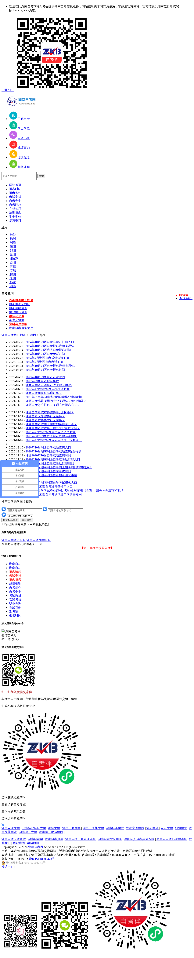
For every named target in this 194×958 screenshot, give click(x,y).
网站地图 (19, 843)
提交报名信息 (10, 520)
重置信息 (26, 520)
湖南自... (14, 563)
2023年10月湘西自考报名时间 (45, 369)
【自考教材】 (185, 298)
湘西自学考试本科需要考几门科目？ (50, 412)
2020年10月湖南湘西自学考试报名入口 (51, 482)
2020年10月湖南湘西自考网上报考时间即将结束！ (59, 467)
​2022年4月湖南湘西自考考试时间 (48, 389)
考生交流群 (16, 320)
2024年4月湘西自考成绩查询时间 (48, 357)
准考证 (13, 611)
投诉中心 (8, 866)
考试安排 (15, 196)
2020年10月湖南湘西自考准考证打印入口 (53, 459)
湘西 (32, 335)
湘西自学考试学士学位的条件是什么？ (51, 424)
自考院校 (15, 204)
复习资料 (15, 220)
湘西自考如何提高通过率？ (44, 393)
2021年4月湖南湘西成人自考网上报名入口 (54, 440)
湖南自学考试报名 (14, 540)
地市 (23, 335)
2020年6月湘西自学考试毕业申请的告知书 (54, 494)
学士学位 (15, 216)
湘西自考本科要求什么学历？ (45, 420)
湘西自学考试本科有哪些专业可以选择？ (53, 428)
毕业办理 (15, 603)
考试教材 (15, 595)
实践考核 (15, 599)
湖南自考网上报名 (21, 300)
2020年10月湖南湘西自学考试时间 (48, 471)
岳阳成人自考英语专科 (139, 839)
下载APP (8, 90)
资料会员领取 (18, 324)
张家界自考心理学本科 (171, 839)
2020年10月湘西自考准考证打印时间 (50, 463)
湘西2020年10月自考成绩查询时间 (48, 455)
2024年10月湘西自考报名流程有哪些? (50, 346)
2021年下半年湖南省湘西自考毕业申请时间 (54, 397)
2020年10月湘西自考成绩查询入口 (48, 447)
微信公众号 (16, 316)
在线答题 (15, 208)
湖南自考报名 (54, 839)
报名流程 (15, 571)
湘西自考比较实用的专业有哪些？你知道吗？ (56, 401)
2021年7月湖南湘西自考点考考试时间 (51, 432)
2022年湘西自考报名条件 (42, 381)
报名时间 (15, 189)
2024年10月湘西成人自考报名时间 (48, 350)
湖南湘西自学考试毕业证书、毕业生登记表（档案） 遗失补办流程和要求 (74, 490)
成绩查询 (15, 583)
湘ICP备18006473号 (42, 858)
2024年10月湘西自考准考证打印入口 (50, 342)
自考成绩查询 (18, 308)
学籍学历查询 (18, 312)
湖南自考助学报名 (39, 540)
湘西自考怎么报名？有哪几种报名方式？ (53, 405)
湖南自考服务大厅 (21, 328)
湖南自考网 (9, 335)
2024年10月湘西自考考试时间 (45, 353)
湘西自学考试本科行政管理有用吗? (49, 385)
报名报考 (15, 579)
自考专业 (15, 200)
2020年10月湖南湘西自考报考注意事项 (51, 475)
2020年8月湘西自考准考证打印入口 (49, 486)
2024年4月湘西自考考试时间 (44, 361)
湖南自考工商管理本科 (80, 839)
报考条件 (15, 192)
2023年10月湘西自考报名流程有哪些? (50, 365)
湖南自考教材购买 (110, 839)
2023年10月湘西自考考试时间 (45, 377)
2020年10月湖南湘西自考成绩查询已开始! (53, 451)
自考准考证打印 (19, 304)
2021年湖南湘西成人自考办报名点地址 (51, 436)
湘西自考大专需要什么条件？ (45, 416)
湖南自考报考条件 (14, 839)
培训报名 (15, 212)
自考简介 (15, 587)
